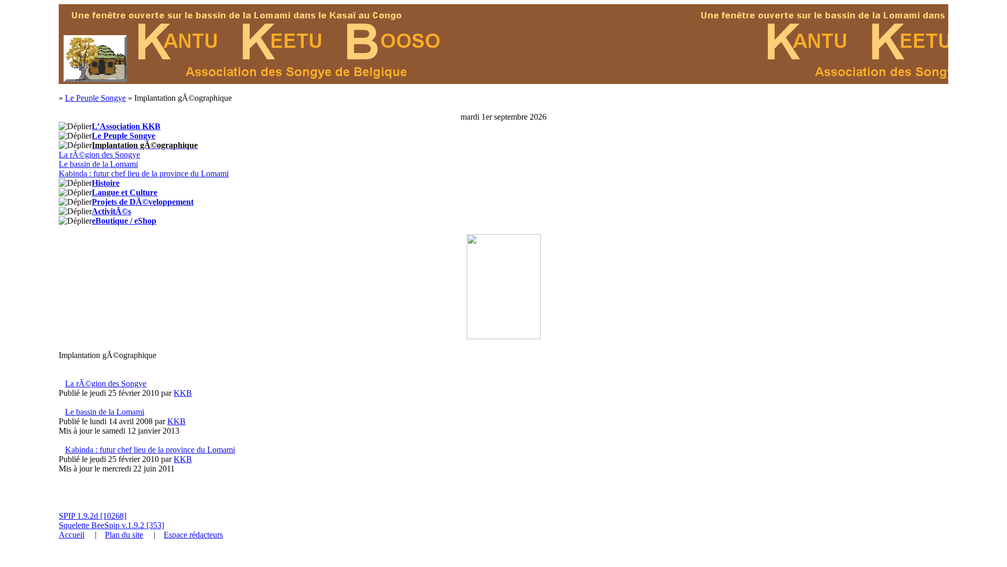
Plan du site (124, 534)
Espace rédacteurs (193, 534)
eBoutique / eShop (124, 220)
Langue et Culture (124, 192)
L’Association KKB (126, 126)
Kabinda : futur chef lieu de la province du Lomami (144, 173)
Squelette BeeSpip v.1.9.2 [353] (111, 525)
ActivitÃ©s (111, 211)
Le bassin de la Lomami (98, 164)
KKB (183, 392)
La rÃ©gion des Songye (99, 154)
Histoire (106, 182)
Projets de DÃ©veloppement (143, 201)
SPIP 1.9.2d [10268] (92, 515)
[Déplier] (75, 126)
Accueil (71, 534)
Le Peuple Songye (95, 97)
